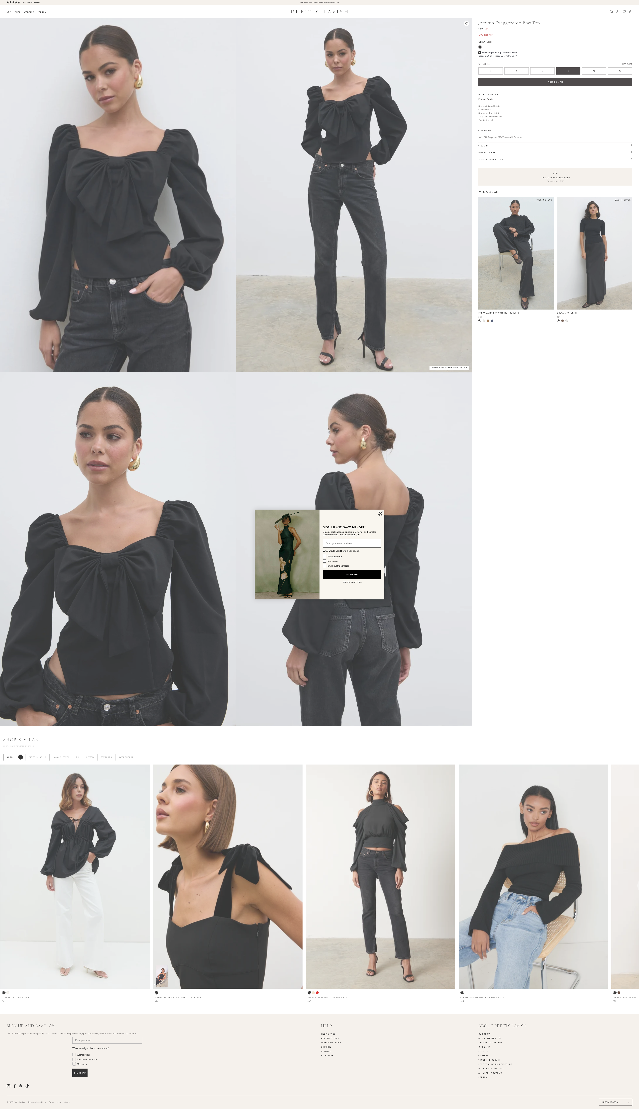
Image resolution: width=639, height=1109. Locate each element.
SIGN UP (352, 574)
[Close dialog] (380, 513)
